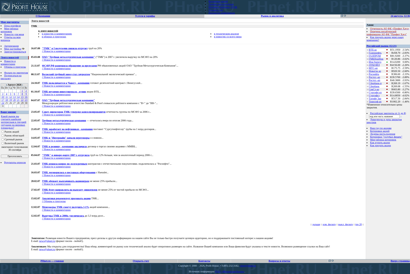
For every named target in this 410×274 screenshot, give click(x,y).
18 (6, 100)
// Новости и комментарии (56, 51)
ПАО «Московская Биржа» (230, 271)
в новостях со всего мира (228, 36)
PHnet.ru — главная (52, 261)
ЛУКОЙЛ (374, 65)
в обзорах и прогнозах (54, 36)
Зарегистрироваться (15, 51)
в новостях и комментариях (57, 33)
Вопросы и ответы (279, 261)
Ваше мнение (8, 112)
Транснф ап (375, 101)
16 (26, 97)
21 (18, 100)
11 (6, 97)
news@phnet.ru (47, 241)
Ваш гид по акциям (380, 128)
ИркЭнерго (375, 62)
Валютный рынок (14, 143)
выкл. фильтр (345, 224)
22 (22, 100)
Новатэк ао (375, 71)
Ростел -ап (374, 80)
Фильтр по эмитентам (16, 72)
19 (10, 100)
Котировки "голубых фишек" (386, 136)
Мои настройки (12, 48)
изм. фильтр (329, 224)
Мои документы (10, 22)
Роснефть (374, 74)
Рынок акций (11, 131)
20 (14, 100)
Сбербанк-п (375, 83)
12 (10, 97)
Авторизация (11, 46)
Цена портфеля (12, 25)
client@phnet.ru (248, 265)
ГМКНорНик (376, 59)
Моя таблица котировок (9, 30)
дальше (316, 224)
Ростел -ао (374, 77)
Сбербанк (374, 86)
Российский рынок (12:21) (382, 46)
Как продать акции (380, 145)
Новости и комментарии (8, 62)
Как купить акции (380, 142)
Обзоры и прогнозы (15, 67)
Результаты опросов (15, 162)
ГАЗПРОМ (375, 56)
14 (18, 97)
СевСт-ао (374, 89)
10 (2, 97)
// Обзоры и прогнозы (54, 201)
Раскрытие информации (222, 13)
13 (14, 97)
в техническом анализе (226, 33)
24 (2, 103)
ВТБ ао (373, 49)
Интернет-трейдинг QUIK (223, 7)
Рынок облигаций (14, 135)
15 (22, 97)
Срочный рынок (13, 139)
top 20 (358, 224)
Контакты (204, 261)
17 (2, 100)
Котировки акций (218, 1)
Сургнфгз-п (375, 92)
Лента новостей (10, 57)
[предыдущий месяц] (6, 84)
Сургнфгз (374, 95)
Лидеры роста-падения (221, 4)
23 (26, 100)
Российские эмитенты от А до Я (388, 113)
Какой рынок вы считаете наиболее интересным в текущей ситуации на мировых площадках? (13, 122)
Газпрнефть (375, 52)
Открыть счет (216, 10)
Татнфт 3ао (375, 98)
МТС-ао (373, 68)
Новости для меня (14, 34)
